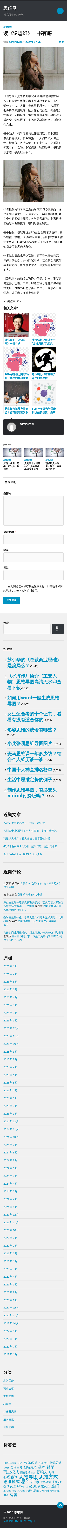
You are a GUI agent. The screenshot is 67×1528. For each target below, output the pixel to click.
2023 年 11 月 (11, 1222)
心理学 (7, 1403)
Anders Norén (14, 1518)
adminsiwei (15, 41)
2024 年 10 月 (11, 1136)
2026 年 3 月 (10, 1004)
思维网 (10, 8)
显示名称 (9, 532)
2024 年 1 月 (10, 1206)
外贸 (33, 1472)
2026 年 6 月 (10, 981)
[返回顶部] (60, 1505)
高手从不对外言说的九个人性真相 (22, 854)
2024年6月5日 (33, 41)
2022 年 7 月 (10, 1346)
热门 (55, 1486)
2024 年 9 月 (10, 1144)
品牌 (41, 1467)
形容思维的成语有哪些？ (32, 730)
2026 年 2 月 (10, 1012)
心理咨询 (10, 1477)
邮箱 (7, 549)
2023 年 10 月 (11, 1230)
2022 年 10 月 (11, 1323)
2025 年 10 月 (11, 1043)
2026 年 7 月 (10, 973)
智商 (20, 1486)
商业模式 (11, 1472)
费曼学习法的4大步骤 (29, 894)
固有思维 (25, 1472)
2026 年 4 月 (10, 997)
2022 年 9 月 (10, 1330)
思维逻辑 (46, 1482)
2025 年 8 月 (10, 1059)
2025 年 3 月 (10, 1098)
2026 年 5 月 (10, 989)
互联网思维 (30, 1462)
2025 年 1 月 (10, 1113)
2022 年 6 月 (10, 1354)
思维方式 (48, 1477)
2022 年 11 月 (11, 1315)
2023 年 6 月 (10, 1261)
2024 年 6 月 (10, 1168)
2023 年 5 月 (10, 1268)
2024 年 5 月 (10, 1175)
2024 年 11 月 (11, 1129)
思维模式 (11, 1481)
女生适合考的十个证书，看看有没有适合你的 (34, 717)
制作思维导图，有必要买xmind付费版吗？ (32, 793)
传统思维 (55, 1462)
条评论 (8, 493)
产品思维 (43, 1463)
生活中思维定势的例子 (29, 780)
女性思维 (8, 1395)
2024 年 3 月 (10, 1191)
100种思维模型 (10, 1463)
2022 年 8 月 (10, 1338)
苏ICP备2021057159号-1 (19, 1521)
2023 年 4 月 (10, 1276)
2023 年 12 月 (11, 1214)
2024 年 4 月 (10, 1183)
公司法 (6, 1468)
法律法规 (31, 1486)
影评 (51, 1472)
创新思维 (30, 1467)
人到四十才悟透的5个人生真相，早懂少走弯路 (30, 830)
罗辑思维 (44, 1490)
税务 (14, 1491)
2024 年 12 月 (11, 1121)
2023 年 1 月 (10, 1300)
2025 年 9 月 (10, 1051)
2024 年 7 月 (10, 1160)
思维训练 (30, 1481)
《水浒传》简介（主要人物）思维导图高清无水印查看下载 (34, 682)
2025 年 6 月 (10, 1074)
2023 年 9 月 (10, 1237)
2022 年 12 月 (11, 1307)
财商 (6, 1495)
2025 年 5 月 (10, 1082)
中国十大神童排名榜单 (29, 770)
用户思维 (7, 1491)
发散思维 (8, 27)
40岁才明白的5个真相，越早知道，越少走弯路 (30, 846)
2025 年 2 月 (10, 1105)
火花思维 (44, 1486)
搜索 (6, 622)
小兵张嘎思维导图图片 (29, 743)
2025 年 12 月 (11, 1028)
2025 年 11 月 (11, 1036)
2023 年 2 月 (10, 1292)
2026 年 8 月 (10, 966)
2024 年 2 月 (10, 1198)
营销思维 (55, 1490)
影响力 (42, 1472)
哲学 (50, 1467)
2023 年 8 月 (10, 1245)
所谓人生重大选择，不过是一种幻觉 (24, 822)
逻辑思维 (8, 1427)
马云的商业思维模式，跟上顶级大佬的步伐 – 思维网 (33, 932)
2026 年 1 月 (10, 1020)
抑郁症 (57, 1482)
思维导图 (28, 1477)
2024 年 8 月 (10, 1152)
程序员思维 (9, 1411)
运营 (13, 1495)
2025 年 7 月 (10, 1066)
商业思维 (8, 1388)
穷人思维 (21, 1491)
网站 (6, 567)
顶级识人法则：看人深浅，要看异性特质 (26, 838)
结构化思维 (33, 1490)
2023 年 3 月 (10, 1284)
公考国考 (16, 1467)
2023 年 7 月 (10, 1253)
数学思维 (9, 1486)
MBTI (20, 1463)
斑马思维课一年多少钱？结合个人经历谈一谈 (34, 756)
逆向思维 (8, 1419)
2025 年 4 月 (10, 1090)
